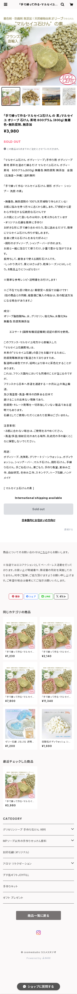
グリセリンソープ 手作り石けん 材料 (24, 829)
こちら (43, 552)
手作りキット (10, 886)
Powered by (34, 958)
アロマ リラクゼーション (17, 863)
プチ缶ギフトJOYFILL (16, 875)
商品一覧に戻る (38, 915)
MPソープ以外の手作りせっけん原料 (25, 840)
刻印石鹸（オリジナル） (16, 852)
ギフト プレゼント (13, 897)
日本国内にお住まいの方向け (38, 520)
